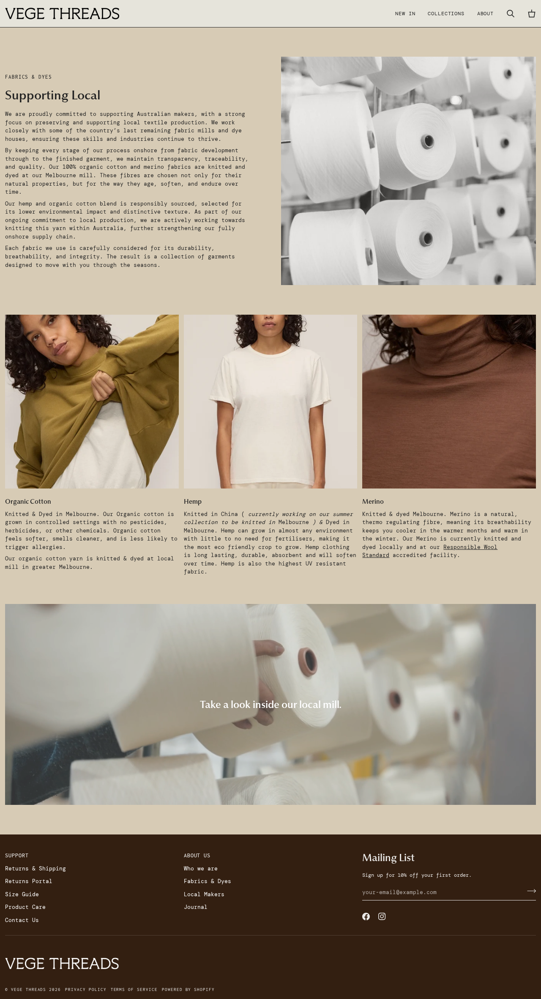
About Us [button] (197, 855)
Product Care (25, 907)
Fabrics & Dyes (207, 881)
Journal (196, 907)
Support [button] (17, 855)
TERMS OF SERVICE (134, 989)
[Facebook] (366, 916)
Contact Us (22, 920)
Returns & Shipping (35, 868)
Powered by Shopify (188, 989)
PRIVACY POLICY (85, 989)
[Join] (529, 891)
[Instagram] (382, 916)
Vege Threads (28, 989)
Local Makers (204, 894)
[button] (445, 13)
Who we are (201, 868)
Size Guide (22, 894)
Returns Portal (28, 881)
